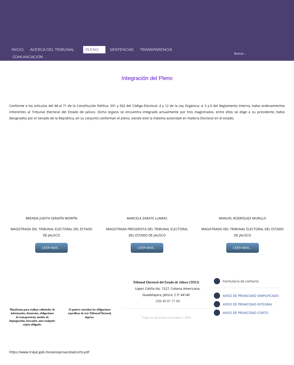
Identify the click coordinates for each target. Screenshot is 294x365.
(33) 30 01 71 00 (168, 301)
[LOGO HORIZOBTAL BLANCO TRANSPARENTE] (67, 8)
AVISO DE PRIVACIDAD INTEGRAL (247, 304)
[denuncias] (32, 277)
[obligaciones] (90, 277)
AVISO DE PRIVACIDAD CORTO (245, 312)
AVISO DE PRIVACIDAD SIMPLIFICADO (251, 295)
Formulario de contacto (240, 281)
